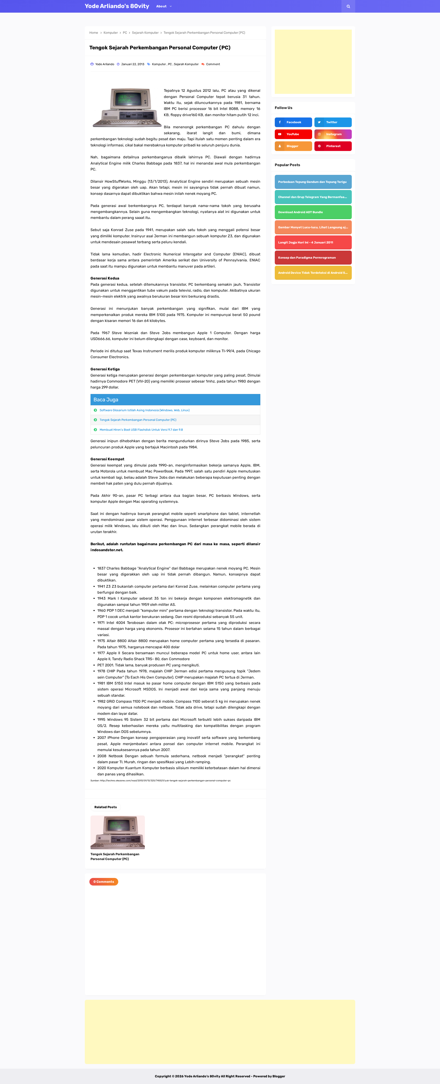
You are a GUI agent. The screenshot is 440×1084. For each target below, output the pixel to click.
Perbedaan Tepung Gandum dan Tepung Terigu (312, 182)
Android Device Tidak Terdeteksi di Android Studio (315, 272)
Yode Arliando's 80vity (202, 1076)
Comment (213, 64)
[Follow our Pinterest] (333, 146)
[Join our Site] (293, 146)
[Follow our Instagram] (333, 134)
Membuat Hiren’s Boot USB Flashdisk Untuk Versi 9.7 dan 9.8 (141, 429)
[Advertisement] (313, 62)
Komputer (159, 64)
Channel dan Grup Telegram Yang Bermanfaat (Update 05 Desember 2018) (333, 197)
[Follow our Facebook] (293, 122)
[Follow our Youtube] (293, 134)
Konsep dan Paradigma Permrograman (307, 257)
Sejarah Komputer (186, 64)
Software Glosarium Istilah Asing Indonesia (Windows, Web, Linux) (145, 410)
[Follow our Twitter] (333, 122)
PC (170, 64)
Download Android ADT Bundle (300, 212)
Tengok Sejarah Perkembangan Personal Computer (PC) (138, 420)
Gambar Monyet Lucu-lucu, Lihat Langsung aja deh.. (316, 227)
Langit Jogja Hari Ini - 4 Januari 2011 (305, 242)
